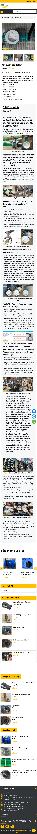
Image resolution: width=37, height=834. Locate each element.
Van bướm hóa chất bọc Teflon (11, 76)
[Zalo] (34, 416)
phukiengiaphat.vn (13, 534)
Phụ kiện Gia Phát (21, 830)
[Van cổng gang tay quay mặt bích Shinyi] (27, 563)
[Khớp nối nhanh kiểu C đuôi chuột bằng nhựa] (6, 686)
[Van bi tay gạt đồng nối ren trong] (7, 618)
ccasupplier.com (25, 534)
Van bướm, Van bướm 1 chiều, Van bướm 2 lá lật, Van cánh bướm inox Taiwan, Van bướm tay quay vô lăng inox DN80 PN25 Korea (18, 525)
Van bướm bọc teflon (9, 168)
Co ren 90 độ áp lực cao (21, 652)
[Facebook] (34, 411)
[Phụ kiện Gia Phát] (4, 6)
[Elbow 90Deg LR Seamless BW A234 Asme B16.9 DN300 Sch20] (6, 774)
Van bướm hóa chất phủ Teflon (20, 80)
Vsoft (18, 832)
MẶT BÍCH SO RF (18, 627)
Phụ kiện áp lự (10, 482)
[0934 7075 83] (34, 422)
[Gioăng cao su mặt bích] (7, 643)
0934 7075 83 (32, 1)
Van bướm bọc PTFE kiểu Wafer (19, 78)
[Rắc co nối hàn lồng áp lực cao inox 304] (6, 751)
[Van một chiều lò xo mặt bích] (9, 563)
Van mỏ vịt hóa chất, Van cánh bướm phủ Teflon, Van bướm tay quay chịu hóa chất (18, 170)
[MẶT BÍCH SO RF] (7, 631)
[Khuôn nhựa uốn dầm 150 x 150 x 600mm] (6, 762)
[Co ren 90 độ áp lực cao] (7, 656)
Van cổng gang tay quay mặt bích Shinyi (27, 574)
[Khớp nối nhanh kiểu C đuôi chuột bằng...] (7, 605)
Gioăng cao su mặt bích (21, 640)
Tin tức (5, 590)
